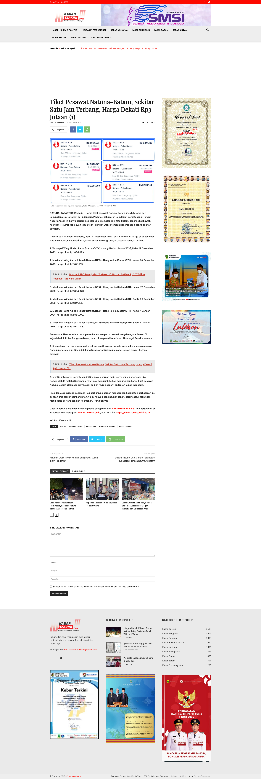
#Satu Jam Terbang (107, 426)
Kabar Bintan (179, 30)
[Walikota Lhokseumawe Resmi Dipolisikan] (113, 661)
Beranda (54, 48)
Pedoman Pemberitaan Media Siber (126, 776)
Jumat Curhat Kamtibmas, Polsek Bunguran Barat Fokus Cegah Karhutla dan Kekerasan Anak (136, 506)
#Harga (63, 426)
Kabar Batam (161, 30)
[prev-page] (52, 515)
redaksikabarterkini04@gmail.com (80, 649)
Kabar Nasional (119, 30)
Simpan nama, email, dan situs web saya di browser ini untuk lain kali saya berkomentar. (96, 586)
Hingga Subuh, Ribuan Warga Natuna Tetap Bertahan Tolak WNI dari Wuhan (138, 631)
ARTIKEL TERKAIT (60, 471)
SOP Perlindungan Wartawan (156, 776)
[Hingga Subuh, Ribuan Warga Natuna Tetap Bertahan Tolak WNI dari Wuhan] (113, 632)
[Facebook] (204, 2)
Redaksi (60, 122)
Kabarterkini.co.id (74, 776)
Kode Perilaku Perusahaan (200, 776)
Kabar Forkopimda (101, 37)
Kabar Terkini (59, 37)
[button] (207, 30)
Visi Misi (183, 776)
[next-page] (56, 515)
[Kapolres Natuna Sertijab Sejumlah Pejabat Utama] (102, 489)
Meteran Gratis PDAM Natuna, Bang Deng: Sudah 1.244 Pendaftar (74, 459)
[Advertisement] (130, 75)
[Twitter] (209, 2)
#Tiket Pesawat (125, 426)
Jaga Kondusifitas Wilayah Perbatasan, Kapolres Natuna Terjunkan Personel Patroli (63, 506)
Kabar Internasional (94, 30)
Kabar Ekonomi (79, 37)
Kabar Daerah (56, 499)
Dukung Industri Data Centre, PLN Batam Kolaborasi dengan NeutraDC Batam (135, 459)
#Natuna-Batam (75, 426)
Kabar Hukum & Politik (64, 30)
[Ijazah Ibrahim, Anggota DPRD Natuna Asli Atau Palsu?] (113, 647)
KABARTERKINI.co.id (123, 408)
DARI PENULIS (78, 471)
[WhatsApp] (87, 129)
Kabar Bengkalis (141, 30)
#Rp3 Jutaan (91, 426)
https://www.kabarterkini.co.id (133, 412)
